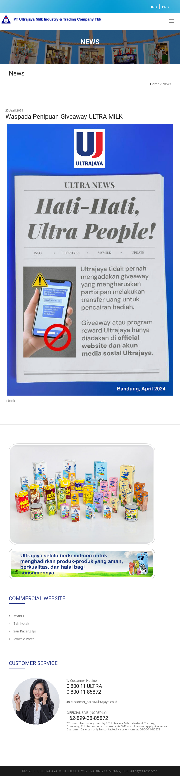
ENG (165, 6)
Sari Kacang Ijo (24, 631)
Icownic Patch (23, 639)
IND (154, 6)
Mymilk (18, 616)
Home (154, 84)
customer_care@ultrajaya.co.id (94, 702)
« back (10, 400)
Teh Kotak (20, 623)
